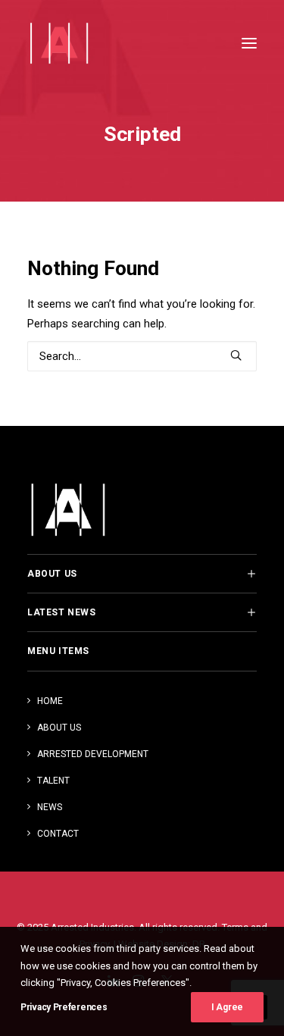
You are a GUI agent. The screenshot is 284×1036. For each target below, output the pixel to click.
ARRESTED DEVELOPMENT (92, 754)
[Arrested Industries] (58, 43)
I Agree (227, 1007)
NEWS (49, 807)
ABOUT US (59, 727)
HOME (50, 701)
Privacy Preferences (63, 1007)
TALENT (53, 780)
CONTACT (58, 833)
